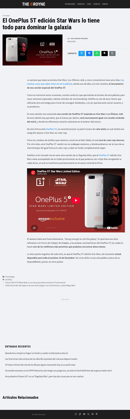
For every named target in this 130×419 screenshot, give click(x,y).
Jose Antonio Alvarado (79, 38)
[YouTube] (84, 414)
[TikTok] (80, 414)
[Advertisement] (65, 319)
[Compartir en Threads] (104, 53)
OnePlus (8, 279)
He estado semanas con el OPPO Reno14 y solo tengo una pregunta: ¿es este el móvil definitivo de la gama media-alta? (58, 370)
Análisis (81, 4)
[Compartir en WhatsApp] (97, 53)
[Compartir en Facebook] (89, 53)
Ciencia (96, 4)
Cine (89, 4)
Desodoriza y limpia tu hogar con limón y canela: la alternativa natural (36, 353)
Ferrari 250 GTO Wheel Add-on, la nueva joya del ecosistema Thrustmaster (35, 282)
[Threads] (97, 414)
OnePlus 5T (51, 129)
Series (105, 4)
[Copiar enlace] (112, 53)
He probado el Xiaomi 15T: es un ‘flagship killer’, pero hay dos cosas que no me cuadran (44, 376)
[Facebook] (92, 414)
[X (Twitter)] (88, 414)
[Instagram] (76, 414)
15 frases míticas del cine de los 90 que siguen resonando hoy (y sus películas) (40, 364)
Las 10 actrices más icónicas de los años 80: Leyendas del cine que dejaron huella (41, 359)
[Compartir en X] (81, 53)
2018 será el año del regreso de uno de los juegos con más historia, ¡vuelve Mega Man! (40, 285)
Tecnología (70, 4)
